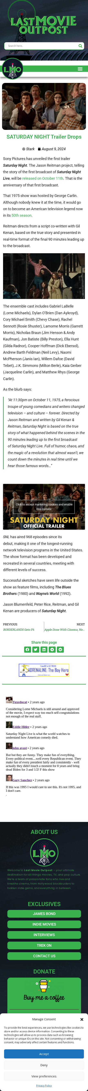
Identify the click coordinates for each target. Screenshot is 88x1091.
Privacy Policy (44, 1085)
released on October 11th (42, 178)
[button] (82, 1019)
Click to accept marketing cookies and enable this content (44, 507)
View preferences (44, 1076)
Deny (44, 1065)
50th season (21, 215)
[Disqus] (44, 746)
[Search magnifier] (80, 46)
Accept (44, 1054)
